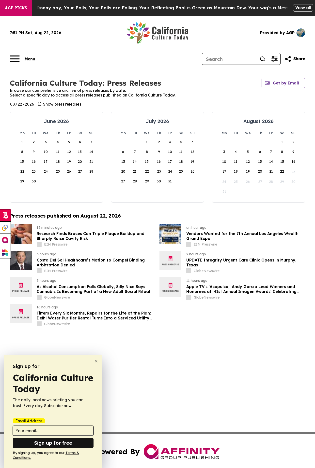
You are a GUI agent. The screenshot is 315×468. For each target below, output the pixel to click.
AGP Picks (16, 7)
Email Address (28, 420)
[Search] (262, 59)
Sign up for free (53, 443)
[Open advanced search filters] (274, 59)
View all (303, 7)
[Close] (96, 361)
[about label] (39, 244)
